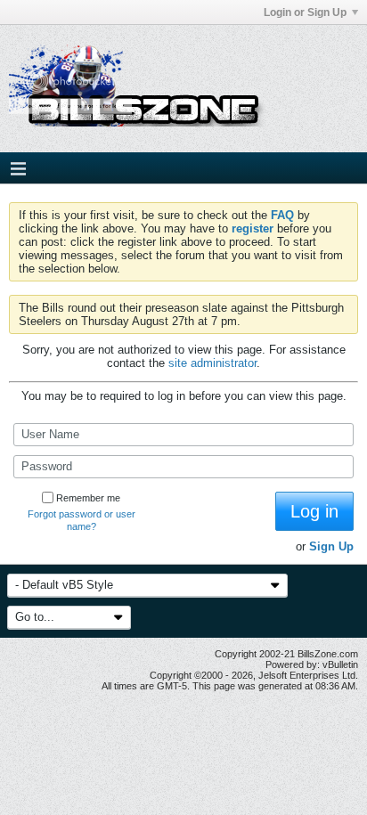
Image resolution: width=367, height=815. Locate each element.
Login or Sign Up (305, 12)
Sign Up (331, 546)
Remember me (88, 498)
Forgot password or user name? (81, 520)
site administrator (212, 363)
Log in (314, 511)
